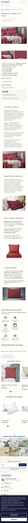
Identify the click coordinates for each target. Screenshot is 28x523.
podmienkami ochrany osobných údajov (17, 471)
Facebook (2, 493)
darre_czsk (5, 493)
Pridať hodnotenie (7, 360)
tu (19, 510)
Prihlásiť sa (21, 467)
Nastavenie (13, 515)
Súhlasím (13, 519)
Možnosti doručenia (6, 83)
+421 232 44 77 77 (7, 485)
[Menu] (25, 2)
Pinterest (8, 493)
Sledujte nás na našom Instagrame (13, 440)
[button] (10, 395)
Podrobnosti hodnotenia (7, 20)
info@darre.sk (6, 489)
